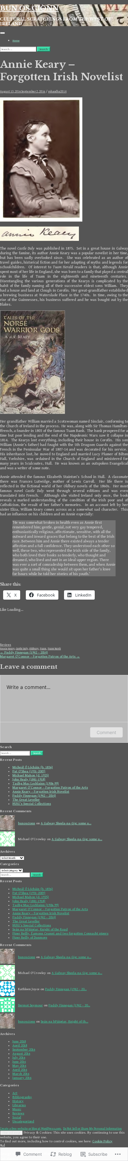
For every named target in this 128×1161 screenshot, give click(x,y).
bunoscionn (26, 823)
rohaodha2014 (57, 91)
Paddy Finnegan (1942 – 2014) (24, 652)
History (18, 1101)
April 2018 (19, 1045)
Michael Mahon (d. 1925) (30, 775)
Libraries (19, 1105)
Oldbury (34, 648)
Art (14, 1093)
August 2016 (21, 1053)
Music (16, 1109)
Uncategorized (23, 1121)
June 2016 (19, 1062)
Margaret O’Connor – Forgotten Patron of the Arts (40, 656)
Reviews (5, 645)
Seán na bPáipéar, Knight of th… (64, 1021)
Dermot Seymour (30, 1005)
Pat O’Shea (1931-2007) (28, 771)
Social (16, 1117)
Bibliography (22, 1097)
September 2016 (23, 1049)
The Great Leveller (26, 800)
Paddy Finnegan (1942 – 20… (66, 989)
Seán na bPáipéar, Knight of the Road (40, 929)
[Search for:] (18, 49)
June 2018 (19, 1041)
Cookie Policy (102, 1141)
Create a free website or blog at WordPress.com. (31, 1129)
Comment (106, 732)
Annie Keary (7, 648)
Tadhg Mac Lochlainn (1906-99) (35, 783)
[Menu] (2, 33)
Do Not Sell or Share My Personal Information (92, 1129)
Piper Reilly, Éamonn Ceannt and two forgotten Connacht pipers (60, 933)
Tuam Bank (54, 648)
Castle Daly (22, 648)
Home (16, 40)
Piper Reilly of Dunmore (29, 937)
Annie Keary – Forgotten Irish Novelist (40, 791)
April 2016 (19, 1070)
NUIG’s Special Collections (31, 804)
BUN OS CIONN (29, 8)
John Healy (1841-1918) (28, 779)
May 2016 (19, 1066)
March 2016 (20, 1074)
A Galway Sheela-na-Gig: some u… (66, 823)
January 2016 (21, 1078)
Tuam (43, 648)
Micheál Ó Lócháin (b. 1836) (32, 767)
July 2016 (18, 1058)
